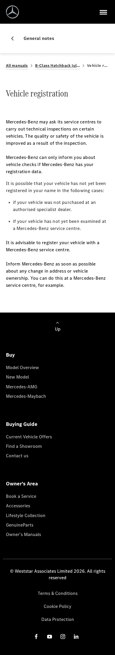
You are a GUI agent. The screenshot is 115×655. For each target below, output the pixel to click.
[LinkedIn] (76, 636)
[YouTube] (49, 636)
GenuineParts (19, 525)
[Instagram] (62, 636)
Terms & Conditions (58, 593)
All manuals (17, 65)
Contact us (17, 456)
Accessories (18, 506)
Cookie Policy (57, 606)
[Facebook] (36, 636)
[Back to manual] (15, 38)
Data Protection (57, 619)
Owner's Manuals (23, 534)
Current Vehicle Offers (29, 437)
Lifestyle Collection (25, 515)
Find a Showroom (24, 446)
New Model (17, 377)
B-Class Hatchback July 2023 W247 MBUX (57, 65)
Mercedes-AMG (21, 387)
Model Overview (22, 367)
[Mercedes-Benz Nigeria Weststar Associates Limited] (12, 12)
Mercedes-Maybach (26, 396)
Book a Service (21, 496)
